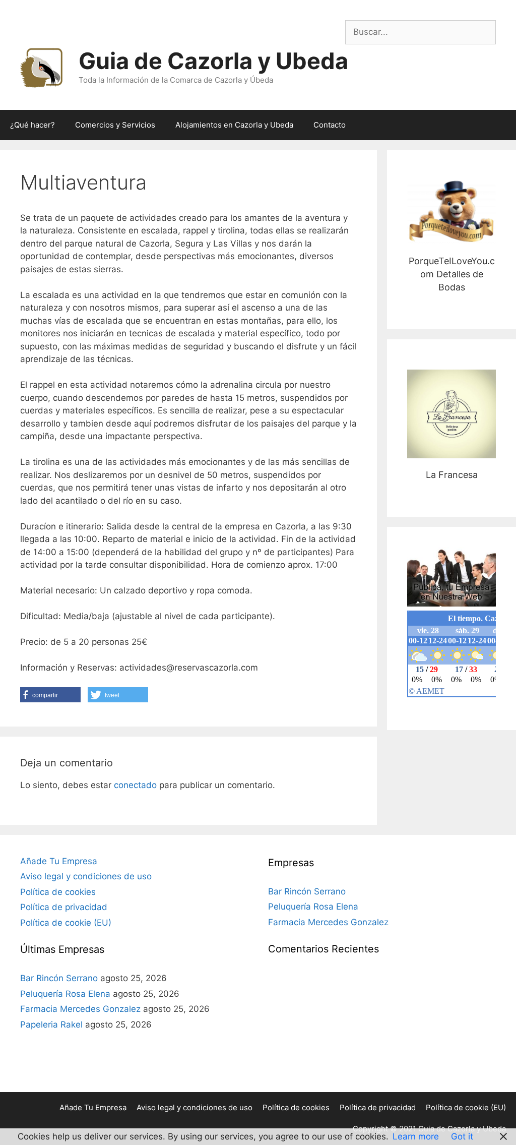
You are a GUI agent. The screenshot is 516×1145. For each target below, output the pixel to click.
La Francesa (452, 413)
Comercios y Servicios (115, 125)
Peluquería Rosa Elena (65, 994)
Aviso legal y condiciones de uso (86, 876)
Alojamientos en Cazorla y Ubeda (234, 125)
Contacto (329, 125)
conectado (135, 785)
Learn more (416, 1136)
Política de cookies (58, 892)
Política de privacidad (63, 907)
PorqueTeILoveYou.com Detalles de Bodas (451, 212)
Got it (462, 1136)
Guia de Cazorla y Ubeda (213, 61)
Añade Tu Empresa (58, 861)
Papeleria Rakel (51, 1024)
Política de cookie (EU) (65, 923)
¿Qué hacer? (32, 125)
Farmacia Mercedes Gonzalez (80, 1009)
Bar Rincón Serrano (59, 978)
